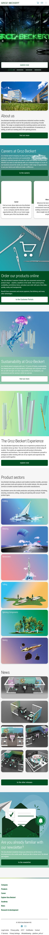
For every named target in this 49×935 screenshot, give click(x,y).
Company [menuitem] (4, 885)
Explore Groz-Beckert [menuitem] (8, 897)
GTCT (22, 930)
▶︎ (47, 41)
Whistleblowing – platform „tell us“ (32, 933)
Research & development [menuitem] (9, 910)
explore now (24, 65)
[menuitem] (38, 3)
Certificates (29, 930)
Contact (37, 930)
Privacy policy (15, 930)
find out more (24, 135)
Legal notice (5, 930)
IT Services (4, 933)
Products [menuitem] (4, 889)
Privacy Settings (15, 933)
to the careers (24, 173)
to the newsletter (24, 862)
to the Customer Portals (24, 299)
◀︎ (3, 41)
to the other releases (24, 782)
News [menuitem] (3, 906)
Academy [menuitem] (4, 902)
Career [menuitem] (3, 893)
